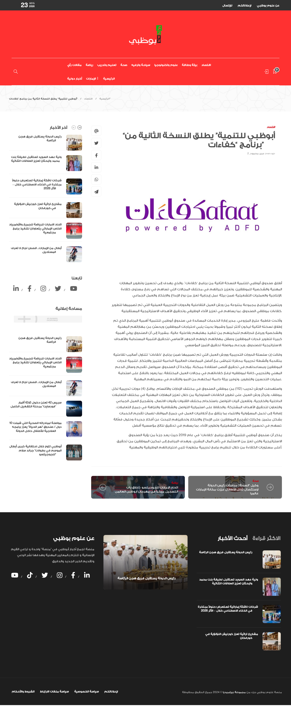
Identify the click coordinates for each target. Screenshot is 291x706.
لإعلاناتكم (244, 5)
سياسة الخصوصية (86, 691)
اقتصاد (206, 65)
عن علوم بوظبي (268, 5)
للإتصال (227, 5)
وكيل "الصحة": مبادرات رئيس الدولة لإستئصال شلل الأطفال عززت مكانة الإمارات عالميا (227, 489)
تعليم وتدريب (106, 65)
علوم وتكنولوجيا (166, 65)
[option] (45, 198)
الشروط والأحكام (23, 691)
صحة (123, 65)
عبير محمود (257, 153)
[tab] (233, 538)
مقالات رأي (74, 65)
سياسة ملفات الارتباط (54, 691)
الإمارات (91, 78)
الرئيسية (109, 78)
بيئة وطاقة (189, 65)
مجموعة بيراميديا (234, 692)
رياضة (89, 65)
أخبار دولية (74, 78)
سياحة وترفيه (140, 65)
